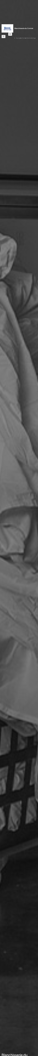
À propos (19, 38)
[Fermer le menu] (10, 34)
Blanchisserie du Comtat (23, 28)
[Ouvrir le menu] (3, 36)
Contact (24, 38)
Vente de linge (31, 38)
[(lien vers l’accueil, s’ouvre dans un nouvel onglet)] (7, 28)
